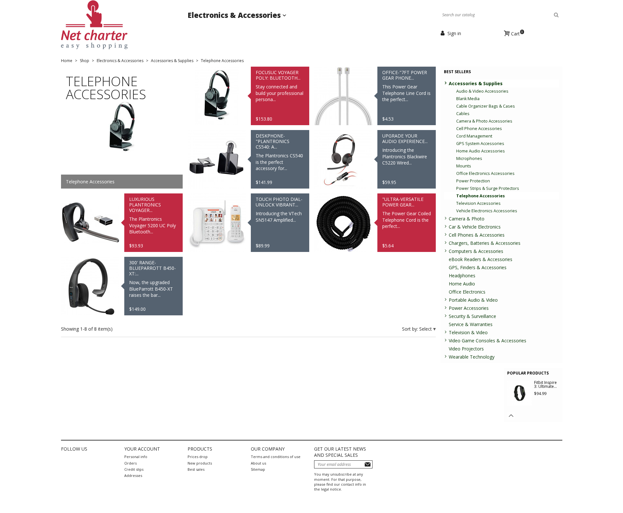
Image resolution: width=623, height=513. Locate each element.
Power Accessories (469, 308)
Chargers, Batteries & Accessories (484, 243)
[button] (511, 416)
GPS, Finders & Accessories (478, 267)
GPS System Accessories (480, 143)
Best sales (196, 469)
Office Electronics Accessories (485, 173)
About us (258, 463)
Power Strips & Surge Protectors (487, 188)
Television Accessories (478, 203)
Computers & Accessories (476, 251)
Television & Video (468, 332)
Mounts (463, 166)
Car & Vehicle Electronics (475, 227)
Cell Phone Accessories (479, 128)
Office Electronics (467, 292)
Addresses (133, 475)
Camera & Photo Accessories (484, 121)
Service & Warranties (471, 324)
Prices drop (198, 456)
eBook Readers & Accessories (480, 259)
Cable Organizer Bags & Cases (485, 106)
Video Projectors (466, 349)
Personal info (135, 456)
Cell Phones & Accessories (477, 235)
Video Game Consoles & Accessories (487, 340)
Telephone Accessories (480, 196)
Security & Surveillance (472, 316)
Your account (142, 449)
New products (200, 463)
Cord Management (474, 136)
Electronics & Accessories (235, 15)
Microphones (469, 158)
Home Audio (462, 284)
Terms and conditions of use (275, 456)
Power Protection (473, 181)
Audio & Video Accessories (482, 91)
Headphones (462, 275)
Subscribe (368, 464)
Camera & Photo (466, 219)
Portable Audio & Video (473, 300)
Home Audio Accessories (480, 151)
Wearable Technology (472, 357)
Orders (130, 463)
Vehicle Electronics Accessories (486, 211)
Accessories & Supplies (476, 83)
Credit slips (133, 469)
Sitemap (258, 469)
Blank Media (468, 98)
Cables (463, 113)
